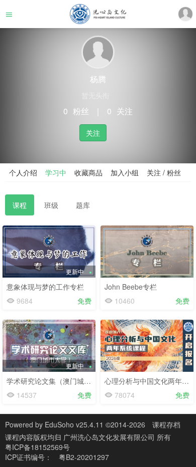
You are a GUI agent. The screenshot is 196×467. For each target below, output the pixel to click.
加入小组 (125, 172)
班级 (51, 205)
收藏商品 (88, 172)
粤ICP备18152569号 (37, 447)
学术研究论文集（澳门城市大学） (59, 381)
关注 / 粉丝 (164, 172)
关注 (93, 133)
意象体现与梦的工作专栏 (45, 287)
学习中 (55, 172)
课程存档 (166, 424)
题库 (83, 205)
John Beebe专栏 (131, 287)
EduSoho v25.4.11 (74, 424)
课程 (20, 205)
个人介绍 (23, 172)
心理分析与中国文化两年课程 (150, 381)
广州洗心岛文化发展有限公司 (110, 437)
